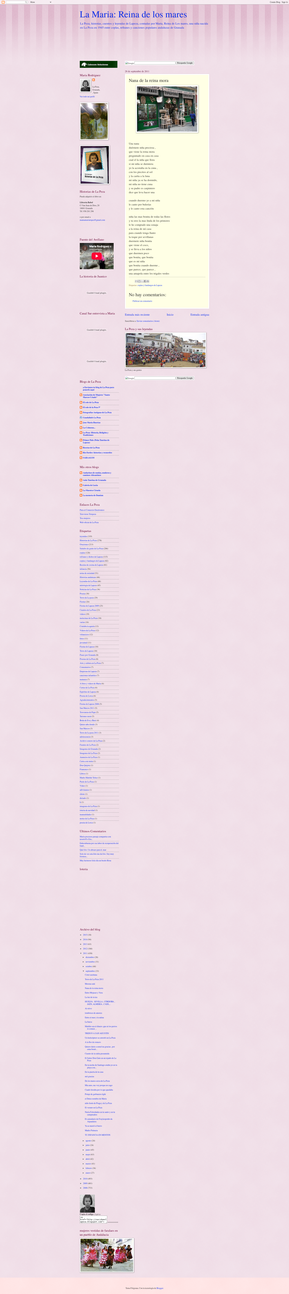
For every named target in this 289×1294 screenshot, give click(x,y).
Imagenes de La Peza (88, 753)
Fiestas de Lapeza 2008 (89, 703)
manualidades (85, 814)
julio (88, 1145)
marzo (88, 1163)
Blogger (160, 1288)
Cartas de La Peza (87, 687)
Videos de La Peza (87, 630)
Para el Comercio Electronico (92, 510)
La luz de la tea (91, 997)
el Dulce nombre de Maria (96, 1098)
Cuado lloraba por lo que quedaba (99, 1089)
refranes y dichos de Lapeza (91, 556)
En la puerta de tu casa (94, 1071)
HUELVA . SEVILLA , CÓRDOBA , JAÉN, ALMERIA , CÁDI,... (100, 1002)
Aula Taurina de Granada (94, 480)
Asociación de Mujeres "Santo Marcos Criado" (96, 396)
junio (88, 1149)
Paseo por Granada (87, 654)
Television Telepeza (88, 514)
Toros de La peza (87, 597)
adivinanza (84, 789)
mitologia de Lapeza (88, 585)
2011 (85, 953)
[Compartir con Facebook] (144, 281)
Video (82, 785)
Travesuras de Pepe (88, 712)
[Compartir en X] (142, 281)
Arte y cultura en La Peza (90, 663)
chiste (82, 794)
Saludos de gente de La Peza (91, 548)
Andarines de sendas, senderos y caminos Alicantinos (97, 474)
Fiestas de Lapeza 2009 (89, 605)
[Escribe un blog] (139, 281)
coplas (82, 552)
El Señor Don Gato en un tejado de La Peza (100, 1059)
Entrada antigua (200, 314)
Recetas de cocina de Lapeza (91, 564)
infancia (83, 568)
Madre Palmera (91, 1130)
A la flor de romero (93, 1042)
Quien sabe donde (87, 724)
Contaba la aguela (87, 626)
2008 (85, 1187)
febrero (89, 1168)
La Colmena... (89, 427)
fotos (82, 638)
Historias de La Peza (88, 540)
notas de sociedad (87, 573)
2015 (85, 934)
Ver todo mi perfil (87, 96)
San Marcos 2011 (87, 708)
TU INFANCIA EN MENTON (97, 1134)
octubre (89, 966)
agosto (89, 1140)
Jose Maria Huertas (91, 422)
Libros (82, 773)
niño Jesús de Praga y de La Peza (98, 1103)
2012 (85, 948)
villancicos (84, 634)
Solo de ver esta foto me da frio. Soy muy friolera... (97, 855)
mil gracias (89, 1076)
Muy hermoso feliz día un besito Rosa (95, 860)
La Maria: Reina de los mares (133, 14)
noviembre (90, 961)
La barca (88, 1021)
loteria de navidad (87, 810)
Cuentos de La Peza (88, 610)
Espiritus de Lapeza (88, 691)
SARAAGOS (89, 457)
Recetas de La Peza (91, 447)
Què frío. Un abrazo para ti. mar (93, 849)
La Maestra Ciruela (91, 490)
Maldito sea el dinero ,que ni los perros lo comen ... (101, 1027)
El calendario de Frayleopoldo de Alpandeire (98, 1120)
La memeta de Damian (93, 495)
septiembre (90, 971)
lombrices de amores (93, 1012)
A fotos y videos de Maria (90, 683)
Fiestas (82, 601)
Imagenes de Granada (89, 748)
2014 (85, 939)
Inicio (170, 314)
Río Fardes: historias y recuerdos (97, 452)
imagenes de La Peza (88, 806)
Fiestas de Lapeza (87, 646)
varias (82, 622)
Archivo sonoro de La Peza (91, 740)
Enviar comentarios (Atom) (148, 321)
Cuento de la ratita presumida (97, 1053)
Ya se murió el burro (93, 1125)
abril (88, 1158)
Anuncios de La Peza (88, 757)
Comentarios (85, 667)
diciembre (90, 957)
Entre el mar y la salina (94, 1017)
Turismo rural (85, 716)
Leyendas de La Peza (88, 581)
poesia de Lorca (86, 822)
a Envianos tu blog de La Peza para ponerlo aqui (98, 388)
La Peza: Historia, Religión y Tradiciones (95, 433)
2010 (85, 1178)
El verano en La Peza (93, 1107)
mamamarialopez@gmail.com (92, 219)
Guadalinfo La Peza (92, 417)
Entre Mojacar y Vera (94, 992)
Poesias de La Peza (87, 659)
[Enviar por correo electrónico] (136, 281)
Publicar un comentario (142, 301)
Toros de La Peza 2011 (94, 979)
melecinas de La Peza (88, 618)
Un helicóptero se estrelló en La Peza (100, 1037)
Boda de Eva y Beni (88, 720)
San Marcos (85, 728)
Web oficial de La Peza (89, 522)
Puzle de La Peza (87, 781)
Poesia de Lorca (86, 695)
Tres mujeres (85, 518)
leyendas (83, 536)
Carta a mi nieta (86, 761)
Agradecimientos (87, 699)
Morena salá (90, 983)
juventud (83, 642)
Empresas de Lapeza (88, 671)
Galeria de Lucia (90, 485)
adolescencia (85, 736)
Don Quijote (85, 765)
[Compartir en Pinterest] (147, 281)
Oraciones (84, 544)
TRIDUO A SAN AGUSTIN (97, 1033)
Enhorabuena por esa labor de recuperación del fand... (99, 844)
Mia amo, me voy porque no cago (98, 1085)
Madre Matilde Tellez (89, 777)
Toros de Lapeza (86, 650)
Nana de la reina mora (94, 988)
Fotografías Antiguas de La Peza (97, 412)
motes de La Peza (87, 818)
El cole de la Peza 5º (91, 407)
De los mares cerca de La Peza (97, 1080)
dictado (83, 798)
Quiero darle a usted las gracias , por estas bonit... (100, 1048)
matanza (83, 679)
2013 (85, 944)
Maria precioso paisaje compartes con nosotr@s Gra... (95, 838)
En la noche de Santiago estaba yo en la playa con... (101, 1066)
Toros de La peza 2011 (89, 732)
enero (88, 1172)
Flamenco (84, 769)
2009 (85, 1183)
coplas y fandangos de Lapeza (150, 285)
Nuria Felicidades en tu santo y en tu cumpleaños (100, 1113)
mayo (88, 1154)
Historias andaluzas (88, 577)
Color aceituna (91, 974)
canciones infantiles (88, 675)
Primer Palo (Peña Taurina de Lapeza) (96, 441)
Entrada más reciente (137, 314)
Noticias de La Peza (88, 589)
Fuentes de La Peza (88, 744)
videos (82, 614)
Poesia (82, 593)
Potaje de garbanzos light (95, 1094)
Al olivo (88, 1008)
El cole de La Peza (91, 402)
